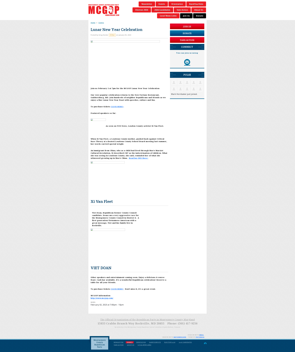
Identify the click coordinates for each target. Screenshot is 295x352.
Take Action (182, 10)
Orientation (177, 4)
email (201, 335)
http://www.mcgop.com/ (102, 298)
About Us (198, 10)
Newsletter (147, 4)
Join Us (186, 16)
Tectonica (200, 337)
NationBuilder (180, 337)
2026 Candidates (162, 10)
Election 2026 (141, 10)
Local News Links (168, 16)
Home (93, 23)
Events (162, 4)
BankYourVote (196, 4)
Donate (199, 16)
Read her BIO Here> (138, 158)
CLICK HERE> (117, 107)
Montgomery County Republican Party (100, 343)
